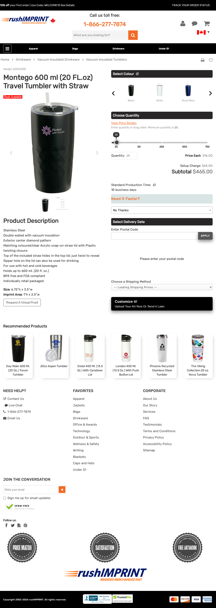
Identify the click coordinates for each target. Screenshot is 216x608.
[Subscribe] (62, 489)
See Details (68, 5)
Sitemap (149, 450)
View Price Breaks (124, 123)
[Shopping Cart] (207, 23)
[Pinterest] (25, 525)
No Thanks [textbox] (121, 210)
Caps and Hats (83, 463)
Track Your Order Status (191, 5)
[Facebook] (6, 525)
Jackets (79, 405)
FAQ (146, 418)
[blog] (19, 525)
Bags (75, 48)
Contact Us (15, 399)
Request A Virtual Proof (22, 302)
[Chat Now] (194, 23)
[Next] (97, 153)
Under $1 (164, 48)
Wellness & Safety (86, 444)
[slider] (116, 142)
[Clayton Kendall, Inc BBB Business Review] (97, 603)
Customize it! (140, 304)
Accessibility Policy (157, 444)
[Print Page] (202, 60)
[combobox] (162, 210)
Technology (81, 431)
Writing (78, 450)
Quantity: (118, 155)
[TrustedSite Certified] (20, 507)
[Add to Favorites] (211, 60)
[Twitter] (13, 525)
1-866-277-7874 (105, 24)
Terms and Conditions (159, 431)
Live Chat (15, 405)
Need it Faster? (125, 199)
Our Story (150, 405)
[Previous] (11, 153)
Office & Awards (85, 424)
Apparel (33, 48)
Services (149, 412)
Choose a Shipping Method (131, 282)
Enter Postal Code (124, 229)
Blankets (79, 457)
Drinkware (118, 48)
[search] (133, 35)
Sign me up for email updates (29, 498)
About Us (150, 399)
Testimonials (152, 424)
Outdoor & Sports (86, 437)
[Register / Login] (182, 23)
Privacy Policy (153, 437)
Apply (205, 235)
